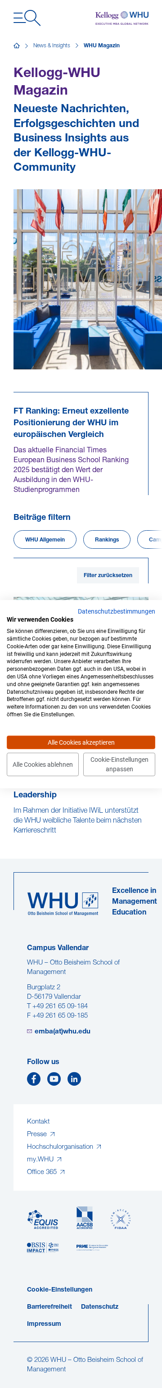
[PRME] (92, 1247)
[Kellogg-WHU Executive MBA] (121, 18)
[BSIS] (42, 1247)
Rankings (107, 540)
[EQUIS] (42, 1219)
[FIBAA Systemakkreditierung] (120, 1219)
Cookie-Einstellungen (59, 1290)
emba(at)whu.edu (62, 1031)
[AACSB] (84, 1218)
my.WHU (41, 1159)
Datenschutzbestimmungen (116, 610)
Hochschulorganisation (61, 1147)
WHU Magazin (102, 46)
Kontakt (38, 1122)
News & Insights (51, 46)
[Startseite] (17, 46)
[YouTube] (54, 1081)
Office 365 (42, 1172)
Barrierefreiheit (49, 1307)
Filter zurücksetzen (108, 575)
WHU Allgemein (45, 540)
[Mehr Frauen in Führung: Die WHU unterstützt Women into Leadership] (14, 840)
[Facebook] (33, 1081)
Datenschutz (99, 1307)
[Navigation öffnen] (27, 18)
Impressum (44, 1324)
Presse (38, 1134)
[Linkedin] (74, 1081)
